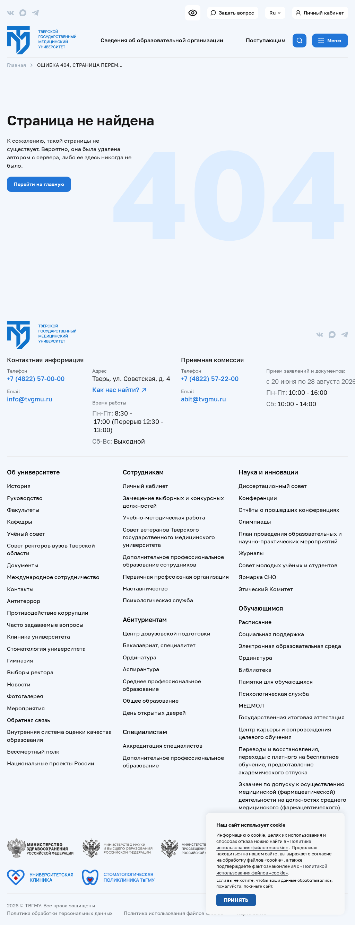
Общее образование (151, 700)
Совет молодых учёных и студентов (288, 565)
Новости (19, 684)
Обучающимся (261, 608)
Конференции (258, 498)
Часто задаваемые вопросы (45, 624)
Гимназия (20, 660)
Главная (16, 65)
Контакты (20, 589)
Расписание (255, 622)
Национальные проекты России (50, 763)
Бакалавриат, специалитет (159, 645)
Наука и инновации (268, 472)
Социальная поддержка (271, 634)
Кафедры (19, 521)
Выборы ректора (30, 672)
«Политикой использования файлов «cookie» (271, 869)
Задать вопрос (236, 13)
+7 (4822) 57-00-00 (35, 378)
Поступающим (266, 40)
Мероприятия (26, 708)
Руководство (25, 498)
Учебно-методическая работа (164, 517)
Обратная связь (28, 720)
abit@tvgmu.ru (203, 399)
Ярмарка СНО (257, 576)
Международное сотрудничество (53, 576)
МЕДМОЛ (251, 705)
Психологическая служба (158, 600)
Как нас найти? (115, 389)
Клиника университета (38, 636)
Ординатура (139, 657)
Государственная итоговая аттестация (292, 717)
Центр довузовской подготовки (166, 633)
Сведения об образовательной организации (162, 40)
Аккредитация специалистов (162, 745)
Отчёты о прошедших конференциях (289, 509)
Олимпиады (255, 521)
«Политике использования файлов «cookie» (263, 844)
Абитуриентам (145, 619)
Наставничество (145, 588)
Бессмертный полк (33, 751)
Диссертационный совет (273, 485)
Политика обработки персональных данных (60, 913)
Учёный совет (26, 533)
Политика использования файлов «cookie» (175, 913)
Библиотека (255, 669)
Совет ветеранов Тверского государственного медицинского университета (169, 537)
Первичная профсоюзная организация (176, 576)
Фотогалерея (25, 696)
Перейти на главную (39, 184)
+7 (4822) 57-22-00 (210, 378)
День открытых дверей (154, 712)
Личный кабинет (324, 13)
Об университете (33, 472)
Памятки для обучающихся (276, 681)
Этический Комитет (266, 589)
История (19, 485)
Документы (22, 565)
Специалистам (145, 732)
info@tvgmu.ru (29, 399)
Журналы (251, 553)
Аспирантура (141, 669)
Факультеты (23, 509)
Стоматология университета (46, 648)
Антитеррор (23, 600)
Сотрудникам (143, 472)
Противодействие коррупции (47, 612)
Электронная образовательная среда (290, 645)
